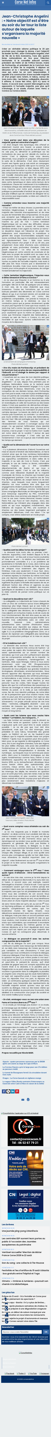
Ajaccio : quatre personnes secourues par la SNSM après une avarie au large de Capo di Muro (24, 1063)
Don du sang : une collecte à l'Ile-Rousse (23, 1262)
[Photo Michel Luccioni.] (25, 519)
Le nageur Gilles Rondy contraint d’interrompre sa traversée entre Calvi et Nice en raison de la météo (23, 1083)
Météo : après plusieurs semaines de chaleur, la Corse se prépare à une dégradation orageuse (24, 1307)
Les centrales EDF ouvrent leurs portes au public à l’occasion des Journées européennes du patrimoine (23, 1241)
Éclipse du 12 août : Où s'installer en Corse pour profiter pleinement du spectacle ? (24, 1297)
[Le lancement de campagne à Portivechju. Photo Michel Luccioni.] (25, 326)
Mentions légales (9, 1363)
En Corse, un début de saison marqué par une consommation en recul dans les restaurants (23, 1313)
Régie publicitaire (9, 1359)
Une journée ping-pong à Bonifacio (20, 1231)
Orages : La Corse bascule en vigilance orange (22, 1078)
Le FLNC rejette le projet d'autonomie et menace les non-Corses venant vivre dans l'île (25, 1319)
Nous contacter (9, 1367)
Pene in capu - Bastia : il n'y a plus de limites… (23, 1302)
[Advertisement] (25, 1411)
